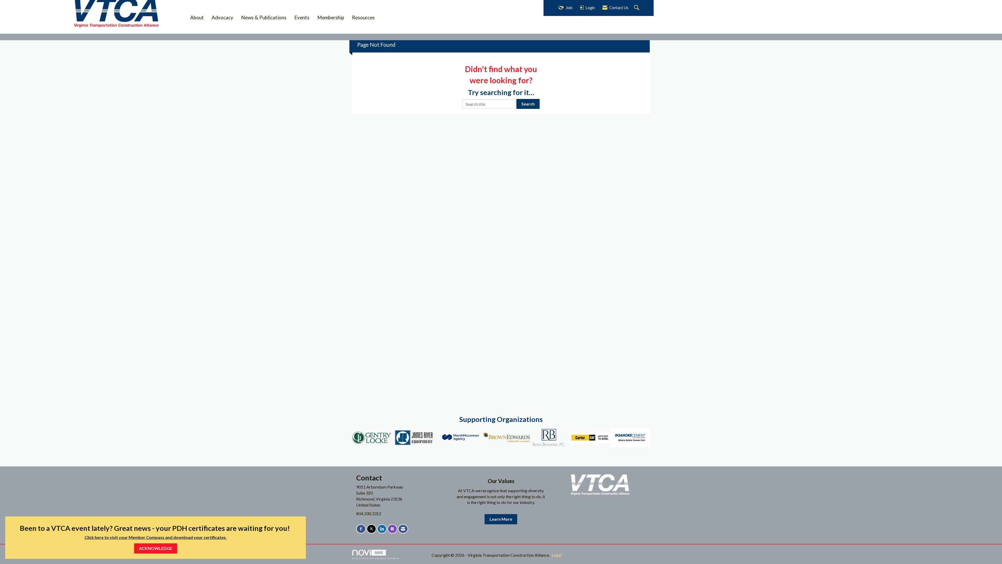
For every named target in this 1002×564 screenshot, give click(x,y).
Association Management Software (375, 558)
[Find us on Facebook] (361, 528)
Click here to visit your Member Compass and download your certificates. (156, 537)
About (197, 17)
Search (528, 103)
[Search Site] (637, 8)
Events (301, 17)
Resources (363, 17)
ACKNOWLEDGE (155, 548)
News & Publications (264, 17)
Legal (557, 555)
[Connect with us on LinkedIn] (382, 528)
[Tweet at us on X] (371, 528)
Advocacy (222, 17)
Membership (330, 17)
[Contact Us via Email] (403, 528)
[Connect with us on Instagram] (392, 528)
